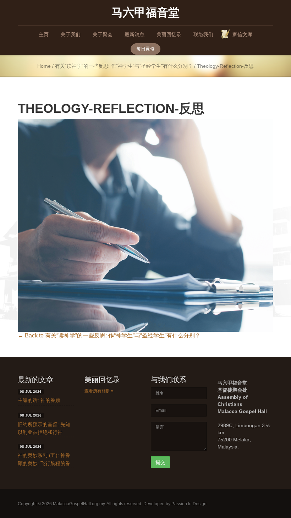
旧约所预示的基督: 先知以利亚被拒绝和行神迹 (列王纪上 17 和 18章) (45, 432)
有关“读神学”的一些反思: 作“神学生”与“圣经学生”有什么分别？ (124, 66)
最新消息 (134, 34)
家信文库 (242, 34)
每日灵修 (145, 48)
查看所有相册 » (99, 390)
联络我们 (203, 34)
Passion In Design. (189, 503)
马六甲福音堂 (145, 12)
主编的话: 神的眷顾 (39, 400)
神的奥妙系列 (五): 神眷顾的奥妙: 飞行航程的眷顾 (44, 463)
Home (44, 66)
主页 (44, 34)
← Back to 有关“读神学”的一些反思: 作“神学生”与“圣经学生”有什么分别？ (109, 335)
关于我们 (71, 34)
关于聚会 (102, 34)
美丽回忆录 (169, 34)
